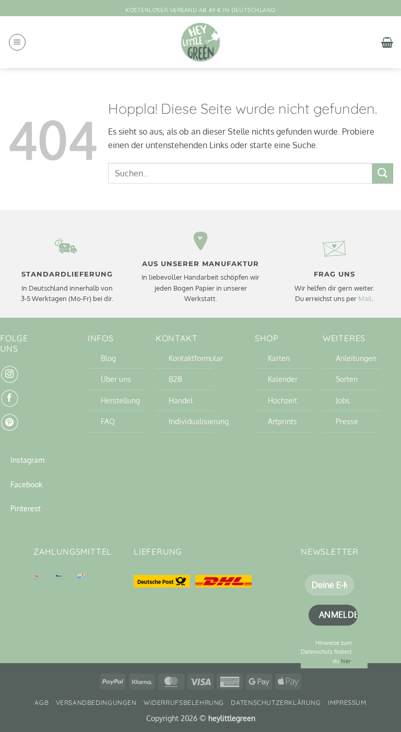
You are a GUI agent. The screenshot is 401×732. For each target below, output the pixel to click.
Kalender (283, 378)
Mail (365, 298)
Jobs (343, 400)
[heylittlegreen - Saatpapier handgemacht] (200, 42)
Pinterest (25, 508)
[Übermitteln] (382, 173)
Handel (181, 400)
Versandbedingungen (96, 702)
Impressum (347, 702)
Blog (108, 358)
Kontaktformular (196, 358)
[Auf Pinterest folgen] (9, 422)
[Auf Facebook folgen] (9, 398)
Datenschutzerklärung (276, 702)
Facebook (26, 484)
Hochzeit (282, 400)
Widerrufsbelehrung (184, 702)
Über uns (116, 378)
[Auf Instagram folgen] (9, 374)
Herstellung (120, 400)
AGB (41, 702)
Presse (347, 421)
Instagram (27, 459)
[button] (17, 42)
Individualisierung (199, 421)
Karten (279, 358)
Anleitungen (356, 358)
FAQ (108, 421)
